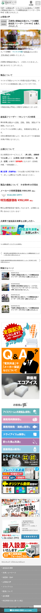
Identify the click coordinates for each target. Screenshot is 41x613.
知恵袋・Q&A (8, 577)
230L (22, 122)
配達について (8, 591)
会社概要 (6, 596)
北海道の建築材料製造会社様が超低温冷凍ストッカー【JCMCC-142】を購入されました (19, 261)
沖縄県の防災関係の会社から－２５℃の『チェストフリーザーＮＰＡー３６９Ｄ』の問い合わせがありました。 (25, 288)
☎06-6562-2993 (21, 610)
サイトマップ (6, 562)
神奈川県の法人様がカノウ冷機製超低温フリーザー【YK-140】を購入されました (25, 298)
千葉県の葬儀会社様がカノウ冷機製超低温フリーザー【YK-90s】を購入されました (25, 276)
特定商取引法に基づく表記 (13, 601)
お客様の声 (5, 244)
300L (28, 122)
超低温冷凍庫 (8, 568)
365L (33, 122)
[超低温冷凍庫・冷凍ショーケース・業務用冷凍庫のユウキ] (8, 2)
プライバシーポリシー (18, 562)
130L (17, 122)
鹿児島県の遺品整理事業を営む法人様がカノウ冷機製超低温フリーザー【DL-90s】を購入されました (22, 254)
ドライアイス (8, 587)
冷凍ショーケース (9, 573)
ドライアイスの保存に (15, 244)
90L (10, 122)
